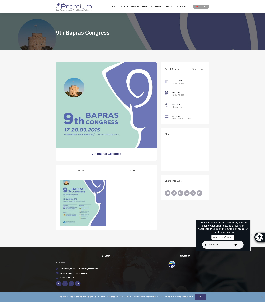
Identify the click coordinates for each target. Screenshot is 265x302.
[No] (261, 297)
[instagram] (65, 283)
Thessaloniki (177, 107)
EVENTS (145, 7)
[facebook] (58, 283)
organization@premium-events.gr (73, 273)
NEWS (167, 7)
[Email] (199, 193)
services (135, 7)
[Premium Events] (74, 7)
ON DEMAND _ (157, 7)
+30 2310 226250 (67, 278)
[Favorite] (202, 69)
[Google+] (180, 193)
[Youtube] (77, 283)
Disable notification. (223, 237)
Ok (200, 297)
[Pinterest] (193, 193)
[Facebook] (167, 193)
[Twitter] (174, 193)
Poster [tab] (81, 170)
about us (123, 7)
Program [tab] (131, 170)
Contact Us (180, 7)
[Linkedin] (71, 283)
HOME (114, 7)
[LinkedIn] (187, 193)
